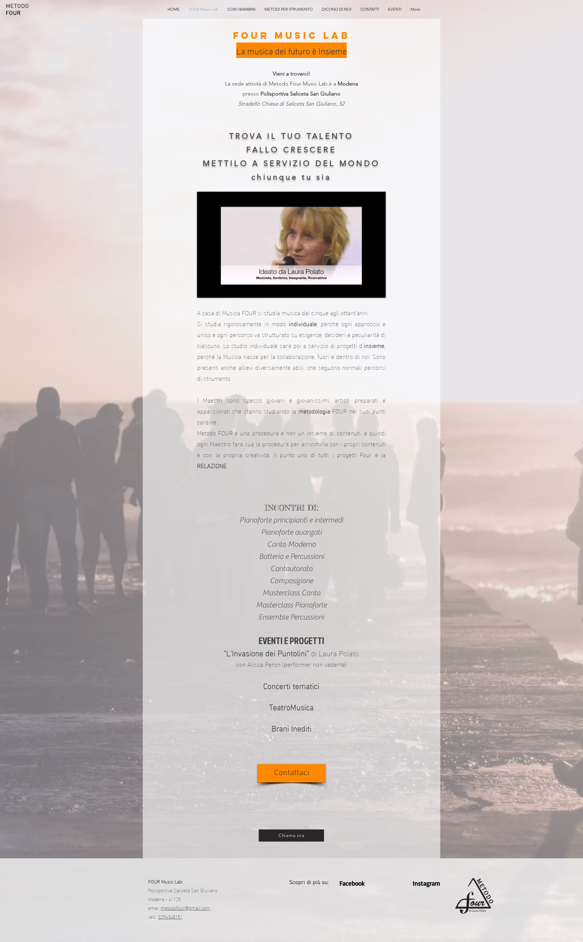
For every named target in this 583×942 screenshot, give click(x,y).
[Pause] (205, 289)
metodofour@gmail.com (185, 907)
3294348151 (170, 916)
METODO (17, 6)
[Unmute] (215, 289)
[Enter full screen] (377, 289)
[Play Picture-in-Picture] (367, 289)
